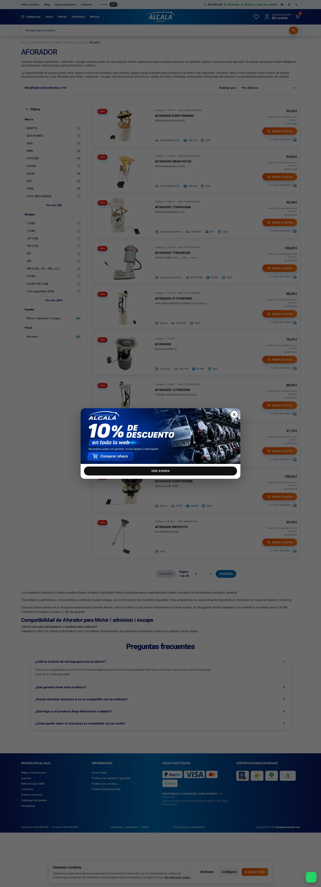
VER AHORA (160, 470)
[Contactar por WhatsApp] (311, 877)
